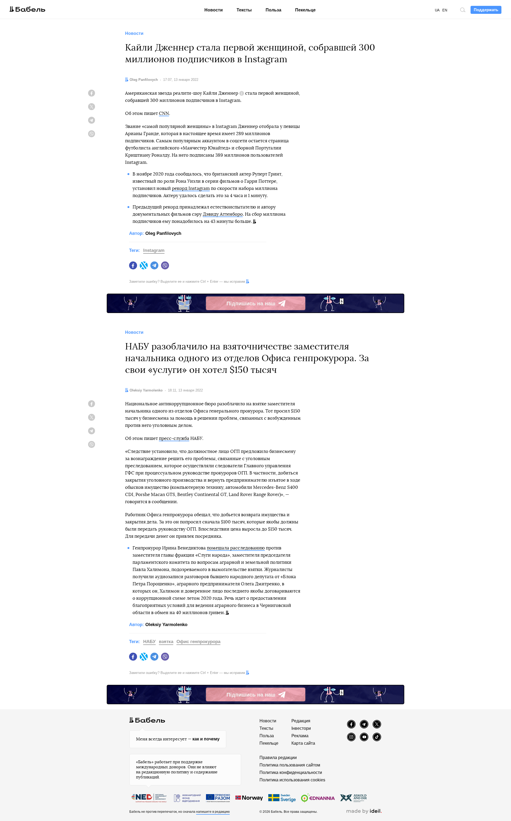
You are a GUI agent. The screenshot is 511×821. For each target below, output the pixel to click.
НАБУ (149, 641)
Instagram (153, 250)
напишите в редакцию (213, 812)
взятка (166, 641)
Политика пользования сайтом (289, 765)
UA (437, 10)
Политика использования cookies (292, 780)
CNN (164, 113)
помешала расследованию (236, 548)
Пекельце (305, 10)
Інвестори (301, 728)
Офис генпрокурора (198, 641)
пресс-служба (174, 438)
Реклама (299, 736)
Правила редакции (278, 757)
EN (444, 10)
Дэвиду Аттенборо (223, 214)
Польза (273, 10)
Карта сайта (303, 743)
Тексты (244, 10)
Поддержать (486, 9)
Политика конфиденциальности (290, 772)
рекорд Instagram (191, 188)
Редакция (300, 721)
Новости (213, 10)
